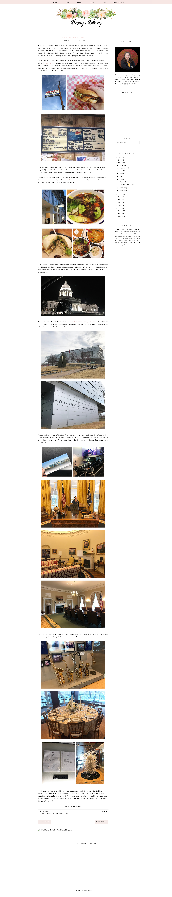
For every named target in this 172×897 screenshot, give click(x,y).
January (123, 190)
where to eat (63, 813)
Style (104, 2)
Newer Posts (101, 821)
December (123, 165)
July (121, 171)
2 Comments (44, 811)
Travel (80, 2)
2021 (120, 157)
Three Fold (72, 180)
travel (55, 813)
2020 (120, 160)
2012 (120, 211)
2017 (120, 197)
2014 (120, 205)
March (122, 182)
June (121, 173)
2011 (120, 214)
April (121, 179)
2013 (120, 208)
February (123, 188)
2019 (120, 162)
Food (92, 2)
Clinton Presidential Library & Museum (82, 322)
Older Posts (44, 821)
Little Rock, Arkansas (73, 41)
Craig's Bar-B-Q (49, 63)
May (121, 176)
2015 (120, 202)
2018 (120, 194)
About (67, 2)
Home (55, 2)
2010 (120, 216)
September (124, 168)
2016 (120, 200)
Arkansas (49, 813)
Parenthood (118, 2)
